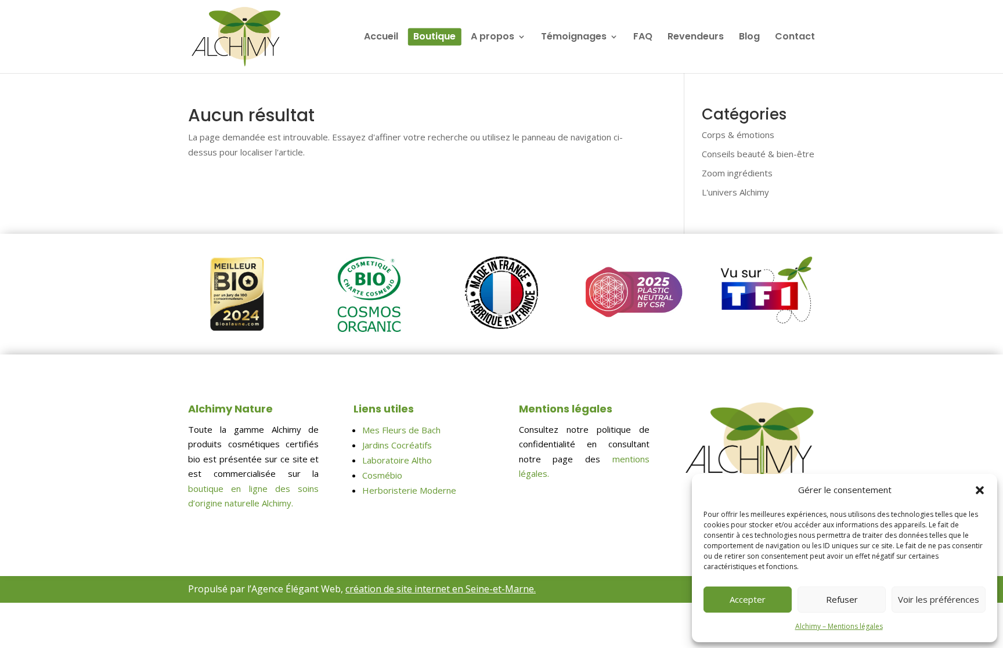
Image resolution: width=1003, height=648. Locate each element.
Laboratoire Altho (397, 460)
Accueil (381, 37)
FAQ (642, 37)
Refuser (842, 599)
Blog (749, 37)
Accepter (748, 599)
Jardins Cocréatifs (397, 445)
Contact (795, 37)
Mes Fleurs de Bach (401, 430)
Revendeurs (696, 37)
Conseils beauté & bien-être (758, 154)
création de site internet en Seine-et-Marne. (440, 588)
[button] (980, 490)
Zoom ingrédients (737, 173)
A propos (492, 37)
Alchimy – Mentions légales (839, 626)
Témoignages (574, 37)
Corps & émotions (738, 134)
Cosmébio (382, 475)
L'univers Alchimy (735, 192)
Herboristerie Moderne (409, 490)
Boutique (434, 37)
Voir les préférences (938, 599)
